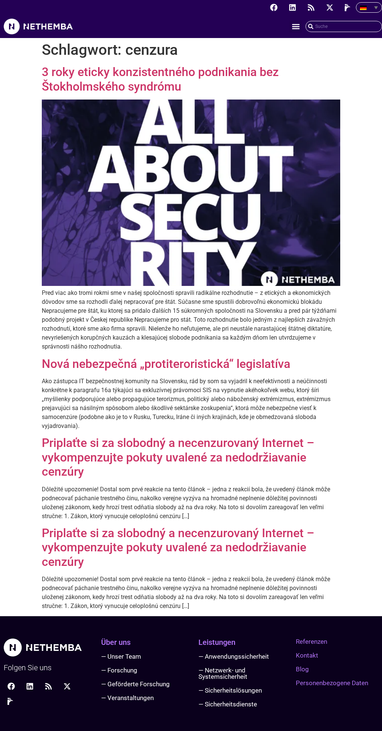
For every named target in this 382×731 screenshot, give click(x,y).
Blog (302, 669)
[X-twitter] (329, 7)
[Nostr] (348, 7)
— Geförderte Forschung (135, 684)
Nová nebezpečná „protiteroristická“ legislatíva (166, 364)
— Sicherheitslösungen (230, 690)
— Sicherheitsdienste (227, 704)
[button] (295, 27)
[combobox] (344, 26)
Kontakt (307, 655)
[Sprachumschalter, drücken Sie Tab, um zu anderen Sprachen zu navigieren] (369, 7)
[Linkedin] (292, 7)
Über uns (116, 642)
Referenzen (311, 641)
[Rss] (311, 7)
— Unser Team (121, 656)
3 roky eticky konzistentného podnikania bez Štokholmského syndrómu (160, 79)
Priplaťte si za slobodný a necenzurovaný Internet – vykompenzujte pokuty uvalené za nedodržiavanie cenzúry (178, 457)
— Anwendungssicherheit (233, 656)
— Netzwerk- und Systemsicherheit (222, 673)
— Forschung (119, 670)
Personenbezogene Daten (332, 683)
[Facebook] (273, 7)
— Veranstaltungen (127, 698)
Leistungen (216, 642)
